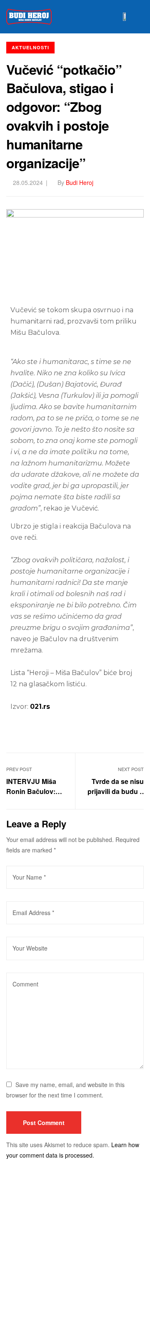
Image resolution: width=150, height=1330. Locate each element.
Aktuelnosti (30, 47)
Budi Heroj (79, 182)
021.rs (40, 707)
